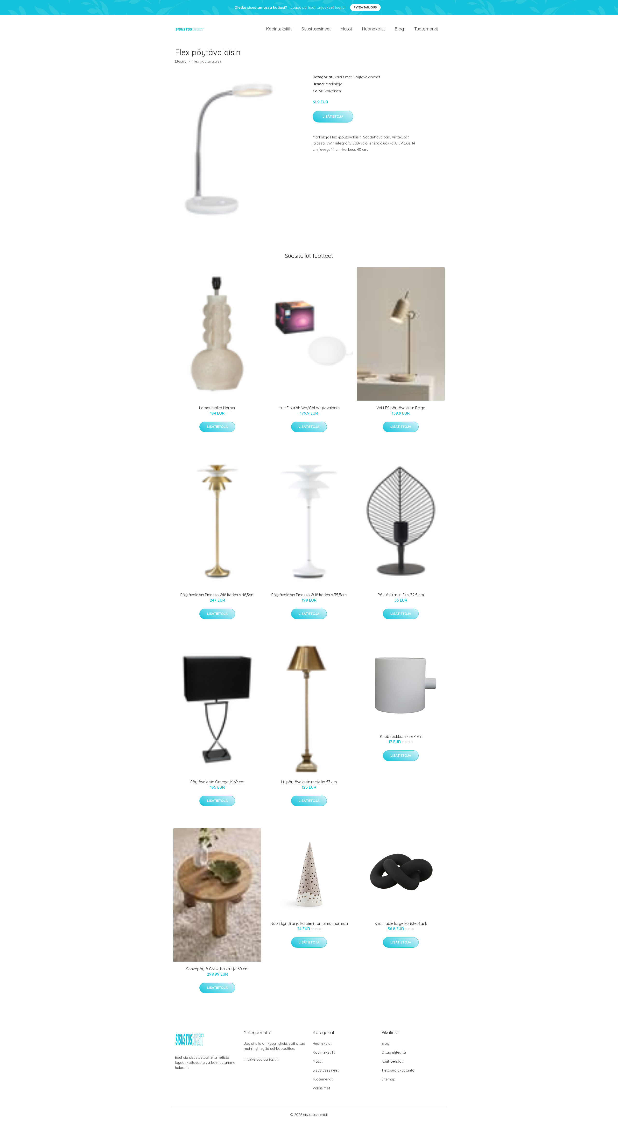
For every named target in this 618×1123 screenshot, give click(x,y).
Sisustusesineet (316, 29)
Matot (346, 29)
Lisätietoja (333, 116)
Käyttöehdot (392, 1061)
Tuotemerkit (426, 29)
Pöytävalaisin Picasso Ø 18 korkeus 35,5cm (309, 594)
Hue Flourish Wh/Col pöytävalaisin (309, 407)
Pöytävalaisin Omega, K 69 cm (217, 781)
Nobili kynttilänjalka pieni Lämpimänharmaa (309, 923)
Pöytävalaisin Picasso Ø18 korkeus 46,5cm (217, 594)
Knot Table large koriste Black (400, 923)
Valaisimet (343, 77)
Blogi (400, 29)
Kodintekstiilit (279, 29)
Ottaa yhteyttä (393, 1052)
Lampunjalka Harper (217, 407)
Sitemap (388, 1079)
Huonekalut (373, 29)
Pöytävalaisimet (366, 77)
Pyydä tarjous (365, 7)
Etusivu (181, 61)
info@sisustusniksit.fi (261, 1059)
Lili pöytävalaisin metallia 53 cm (309, 781)
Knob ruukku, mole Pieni (400, 736)
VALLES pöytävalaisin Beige (400, 407)
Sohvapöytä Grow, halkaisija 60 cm (217, 968)
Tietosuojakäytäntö (397, 1070)
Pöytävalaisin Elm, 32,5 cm (401, 594)
